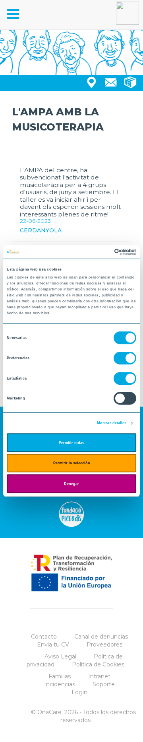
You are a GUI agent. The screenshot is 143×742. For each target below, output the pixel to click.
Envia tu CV (53, 644)
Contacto (44, 636)
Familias (59, 676)
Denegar (71, 484)
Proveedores (104, 644)
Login (79, 692)
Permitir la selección (71, 463)
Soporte (104, 684)
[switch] (125, 358)
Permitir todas (71, 443)
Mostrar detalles (112, 423)
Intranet (99, 676)
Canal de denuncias (101, 636)
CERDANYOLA (41, 230)
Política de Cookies (98, 664)
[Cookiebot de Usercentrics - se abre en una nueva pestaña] (102, 252)
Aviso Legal (60, 656)
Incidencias (59, 684)
